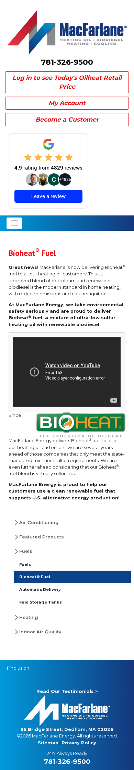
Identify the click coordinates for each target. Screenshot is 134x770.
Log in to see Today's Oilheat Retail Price (67, 82)
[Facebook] (37, 667)
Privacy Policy (79, 742)
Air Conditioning (39, 522)
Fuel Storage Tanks (40, 602)
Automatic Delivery (40, 589)
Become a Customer (67, 119)
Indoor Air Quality (40, 631)
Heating (28, 617)
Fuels (25, 551)
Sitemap (48, 742)
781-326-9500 (67, 62)
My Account (67, 103)
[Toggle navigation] (14, 223)
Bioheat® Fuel (34, 576)
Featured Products (41, 536)
